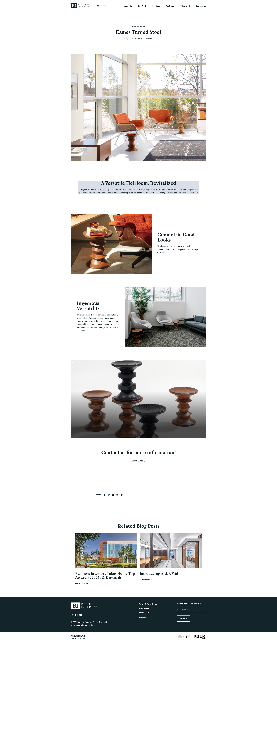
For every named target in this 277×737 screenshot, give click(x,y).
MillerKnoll (185, 6)
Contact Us (201, 6)
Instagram (72, 615)
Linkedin (80, 615)
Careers (142, 617)
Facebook (76, 615)
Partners (170, 6)
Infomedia (89, 625)
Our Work (142, 6)
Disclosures (143, 608)
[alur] (185, 636)
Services (156, 6)
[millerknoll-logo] (78, 637)
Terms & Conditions (147, 604)
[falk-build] (200, 637)
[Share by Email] (117, 495)
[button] (73, 362)
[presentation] (66, 398)
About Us (128, 6)
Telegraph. (103, 622)
